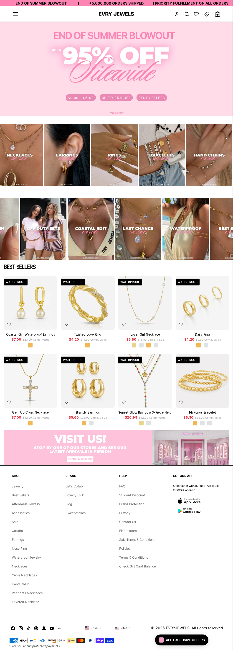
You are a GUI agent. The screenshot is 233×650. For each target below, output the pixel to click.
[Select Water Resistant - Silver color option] (141, 345)
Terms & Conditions (133, 557)
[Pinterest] (36, 627)
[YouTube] (52, 627)
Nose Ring (19, 548)
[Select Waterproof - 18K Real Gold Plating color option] (30, 345)
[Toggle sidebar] (206, 14)
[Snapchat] (44, 627)
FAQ (122, 486)
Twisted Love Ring (87, 334)
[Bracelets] (161, 155)
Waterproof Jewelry (26, 557)
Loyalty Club (75, 495)
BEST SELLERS (152, 97)
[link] (116, 69)
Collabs (17, 531)
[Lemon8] (59, 627)
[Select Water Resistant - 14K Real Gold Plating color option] (134, 345)
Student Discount (132, 495)
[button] (15, 14)
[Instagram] (21, 627)
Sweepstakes (76, 513)
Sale (15, 522)
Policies (124, 548)
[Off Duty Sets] (43, 228)
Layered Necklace (25, 602)
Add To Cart (43, 322)
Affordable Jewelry (26, 504)
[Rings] (114, 155)
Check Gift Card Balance (137, 566)
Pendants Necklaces (27, 593)
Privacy (124, 513)
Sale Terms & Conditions (137, 539)
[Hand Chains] (209, 155)
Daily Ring (202, 334)
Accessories (21, 513)
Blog (69, 504)
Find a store (128, 531)
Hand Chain (20, 584)
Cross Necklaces (24, 575)
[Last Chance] (138, 228)
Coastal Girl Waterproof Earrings (30, 334)
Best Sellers (20, 495)
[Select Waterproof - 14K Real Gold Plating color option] (141, 423)
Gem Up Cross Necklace (30, 412)
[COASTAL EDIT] (90, 228)
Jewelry (17, 486)
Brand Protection (131, 504)
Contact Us (127, 522)
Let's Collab (74, 486)
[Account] (177, 14)
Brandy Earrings (88, 412)
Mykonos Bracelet (202, 412)
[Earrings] (67, 155)
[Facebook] (13, 627)
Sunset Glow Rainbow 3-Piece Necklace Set (145, 412)
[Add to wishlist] (9, 324)
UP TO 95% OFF (116, 97)
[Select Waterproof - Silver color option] (156, 345)
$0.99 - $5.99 (81, 97)
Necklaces (20, 566)
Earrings (18, 539)
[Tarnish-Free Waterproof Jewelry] (185, 228)
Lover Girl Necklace (145, 334)
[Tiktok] (28, 627)
